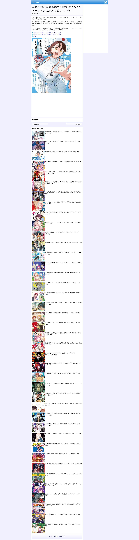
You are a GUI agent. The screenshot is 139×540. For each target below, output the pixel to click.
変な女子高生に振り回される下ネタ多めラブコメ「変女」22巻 (62, 151)
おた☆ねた (36, 2)
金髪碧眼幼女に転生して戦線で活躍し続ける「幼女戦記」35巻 (62, 453)
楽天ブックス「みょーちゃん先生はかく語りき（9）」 (48, 34)
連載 (34, 36)
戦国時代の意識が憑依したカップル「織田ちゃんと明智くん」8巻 (63, 433)
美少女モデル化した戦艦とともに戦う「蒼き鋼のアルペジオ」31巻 (63, 242)
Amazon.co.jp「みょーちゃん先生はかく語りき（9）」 (48, 33)
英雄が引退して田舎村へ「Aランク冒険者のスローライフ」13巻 (62, 373)
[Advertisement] (44, 107)
